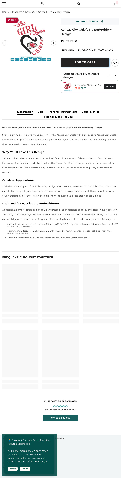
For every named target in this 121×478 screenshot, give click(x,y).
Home (5, 12)
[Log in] (42, 3)
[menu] (4, 3)
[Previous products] (109, 76)
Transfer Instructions (62, 112)
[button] (4, 43)
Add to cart (85, 62)
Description (25, 112)
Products (17, 12)
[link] (115, 63)
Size (40, 112)
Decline (25, 469)
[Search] (79, 4)
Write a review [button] (60, 417)
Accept (13, 469)
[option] (29, 39)
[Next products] (115, 76)
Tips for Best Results (58, 117)
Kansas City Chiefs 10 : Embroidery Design (88, 85)
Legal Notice (90, 112)
